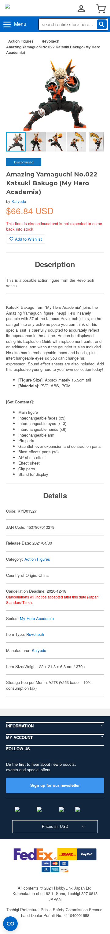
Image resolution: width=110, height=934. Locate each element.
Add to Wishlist (28, 239)
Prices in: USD (55, 826)
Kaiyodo (19, 201)
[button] (93, 69)
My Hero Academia (37, 618)
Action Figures (21, 41)
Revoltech (50, 41)
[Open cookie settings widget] (10, 923)
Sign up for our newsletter (55, 785)
